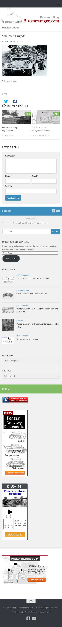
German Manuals (23, 290)
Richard (8, 42)
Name (8, 176)
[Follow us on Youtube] (58, 211)
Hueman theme (44, 612)
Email (35, 176)
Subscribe (11, 258)
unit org (25, 275)
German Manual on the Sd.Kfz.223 (31, 293)
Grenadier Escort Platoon (27, 339)
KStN (18, 275)
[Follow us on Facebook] (53, 211)
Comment (10, 156)
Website (8, 186)
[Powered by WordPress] (22, 612)
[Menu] (58, 3)
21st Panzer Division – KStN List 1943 (33, 278)
